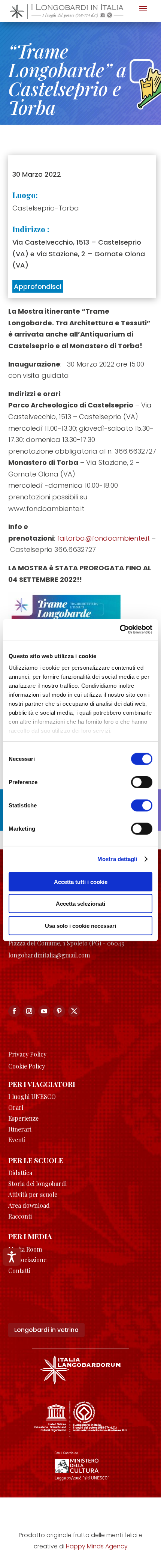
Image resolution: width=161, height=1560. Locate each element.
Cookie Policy (26, 1066)
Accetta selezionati (80, 903)
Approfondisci (37, 286)
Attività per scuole (32, 1194)
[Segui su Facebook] (14, 1011)
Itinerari (19, 1129)
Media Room (25, 1249)
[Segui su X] (74, 1011)
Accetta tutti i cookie (80, 881)
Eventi (16, 1140)
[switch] (141, 782)
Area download (29, 1205)
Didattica (20, 1173)
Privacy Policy (27, 1054)
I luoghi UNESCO (32, 1096)
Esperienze (23, 1118)
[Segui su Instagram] (29, 1011)
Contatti (19, 1270)
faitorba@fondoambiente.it (103, 538)
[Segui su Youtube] (44, 1011)
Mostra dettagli (117, 859)
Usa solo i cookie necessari (80, 925)
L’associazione (27, 1260)
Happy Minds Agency (97, 1546)
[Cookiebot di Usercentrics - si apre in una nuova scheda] (119, 629)
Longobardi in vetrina (46, 1330)
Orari (15, 1107)
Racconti (20, 1216)
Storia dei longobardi (37, 1183)
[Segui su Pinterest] (59, 1011)
